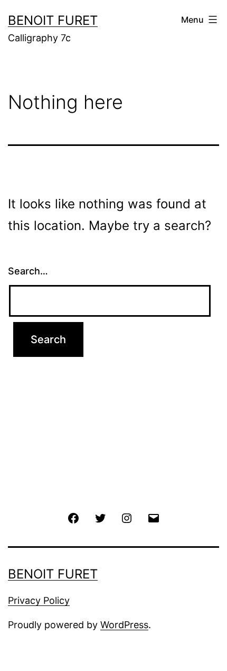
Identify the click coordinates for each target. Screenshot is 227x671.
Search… (28, 271)
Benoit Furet (53, 20)
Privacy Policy (39, 600)
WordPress (124, 624)
